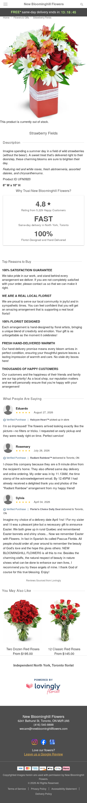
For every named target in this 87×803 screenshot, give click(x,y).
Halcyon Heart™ (39, 419)
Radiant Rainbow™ (41, 458)
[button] (78, 794)
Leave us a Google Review (43, 754)
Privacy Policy (38, 789)
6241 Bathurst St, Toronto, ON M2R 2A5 (43, 721)
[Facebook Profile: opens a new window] (43, 742)
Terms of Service (17, 789)
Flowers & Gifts (21, 17)
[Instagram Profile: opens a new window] (34, 742)
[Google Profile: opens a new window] (52, 742)
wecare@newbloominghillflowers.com (44, 729)
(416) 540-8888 (44, 724)
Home (6, 17)
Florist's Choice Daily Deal (45, 509)
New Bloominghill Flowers (44, 4)
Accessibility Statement (64, 789)
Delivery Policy (43, 794)
